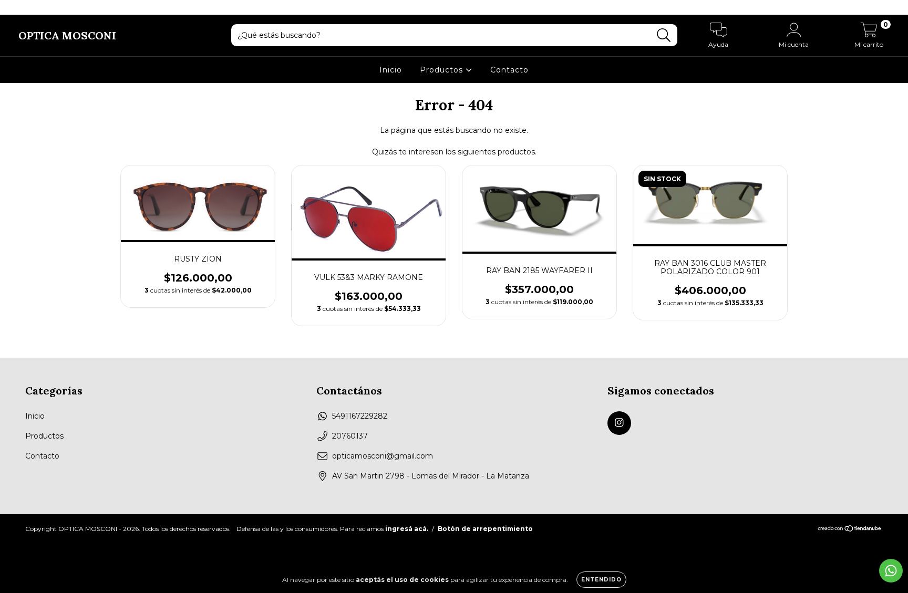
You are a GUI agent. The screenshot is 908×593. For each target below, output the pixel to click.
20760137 (350, 436)
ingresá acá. (406, 529)
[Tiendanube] (850, 530)
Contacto (509, 70)
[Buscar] (664, 35)
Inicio (390, 70)
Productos (443, 70)
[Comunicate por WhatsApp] (891, 570)
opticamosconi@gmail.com (382, 456)
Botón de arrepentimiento (485, 529)
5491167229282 (359, 416)
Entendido (601, 579)
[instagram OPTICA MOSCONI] (15, 7)
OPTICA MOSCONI (67, 35)
